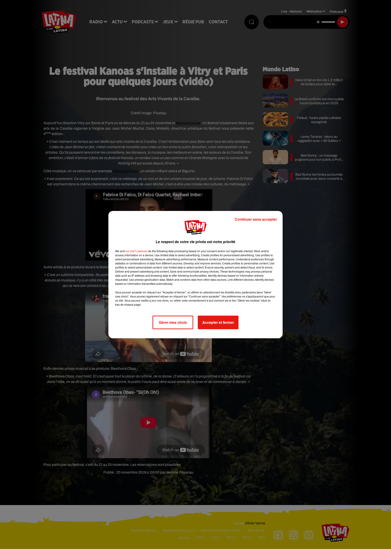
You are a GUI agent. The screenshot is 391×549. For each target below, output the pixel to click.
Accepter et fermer (218, 322)
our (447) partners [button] (136, 251)
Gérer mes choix (173, 322)
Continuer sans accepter (256, 219)
